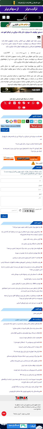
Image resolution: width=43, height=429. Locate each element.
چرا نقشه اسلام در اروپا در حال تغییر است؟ (28, 144)
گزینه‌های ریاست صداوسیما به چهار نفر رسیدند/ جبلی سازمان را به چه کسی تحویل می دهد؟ (21, 268)
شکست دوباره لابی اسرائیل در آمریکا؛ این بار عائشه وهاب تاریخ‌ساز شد (22, 138)
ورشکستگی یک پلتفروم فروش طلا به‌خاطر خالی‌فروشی (24, 391)
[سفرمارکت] (21, 158)
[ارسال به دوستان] (36, 121)
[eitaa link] (9, 102)
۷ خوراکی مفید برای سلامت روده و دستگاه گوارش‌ (26, 387)
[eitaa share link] (19, 121)
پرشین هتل (36, 313)
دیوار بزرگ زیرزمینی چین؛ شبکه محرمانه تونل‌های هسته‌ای (23, 356)
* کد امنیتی (38, 209)
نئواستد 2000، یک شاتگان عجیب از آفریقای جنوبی (26, 284)
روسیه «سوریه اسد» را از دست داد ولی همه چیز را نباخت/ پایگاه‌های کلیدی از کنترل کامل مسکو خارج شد (21, 380)
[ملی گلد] (21, 2)
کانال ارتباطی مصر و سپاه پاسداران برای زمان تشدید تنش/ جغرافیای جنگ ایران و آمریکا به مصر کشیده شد (22, 289)
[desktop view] (8, 17)
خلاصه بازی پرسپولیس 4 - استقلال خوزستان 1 (27, 342)
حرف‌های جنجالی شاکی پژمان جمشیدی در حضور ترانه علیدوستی (21, 324)
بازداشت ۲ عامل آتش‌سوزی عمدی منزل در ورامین (27, 258)
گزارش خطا (39, 163)
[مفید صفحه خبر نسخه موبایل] (21, 9)
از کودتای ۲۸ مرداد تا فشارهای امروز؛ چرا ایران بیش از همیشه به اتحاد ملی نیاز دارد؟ (22, 150)
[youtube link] (23, 107)
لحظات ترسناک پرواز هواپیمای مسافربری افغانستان (25, 333)
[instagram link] (14, 102)
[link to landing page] (22, 17)
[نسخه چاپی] (40, 121)
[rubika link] (37, 102)
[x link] (5, 102)
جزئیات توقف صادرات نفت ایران (31, 366)
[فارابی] (21, 24)
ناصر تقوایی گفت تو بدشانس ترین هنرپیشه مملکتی (25, 361)
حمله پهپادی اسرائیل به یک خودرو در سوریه (28, 253)
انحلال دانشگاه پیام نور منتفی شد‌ (31, 244)
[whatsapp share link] (23, 121)
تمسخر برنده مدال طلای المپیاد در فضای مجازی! (26, 328)
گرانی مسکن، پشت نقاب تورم (32, 239)
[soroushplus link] (19, 102)
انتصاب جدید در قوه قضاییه (32, 279)
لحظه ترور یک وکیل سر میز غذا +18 (30, 375)
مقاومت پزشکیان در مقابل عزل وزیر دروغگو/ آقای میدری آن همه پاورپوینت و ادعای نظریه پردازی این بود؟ (23, 297)
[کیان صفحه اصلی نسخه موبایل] (21, 426)
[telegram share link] (31, 121)
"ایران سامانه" (17, 414)
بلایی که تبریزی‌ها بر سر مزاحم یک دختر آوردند (27, 370)
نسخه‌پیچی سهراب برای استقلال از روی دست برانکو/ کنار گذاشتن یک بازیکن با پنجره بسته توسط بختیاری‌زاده (21, 233)
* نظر (40, 194)
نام (41, 177)
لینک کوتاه (37, 126)
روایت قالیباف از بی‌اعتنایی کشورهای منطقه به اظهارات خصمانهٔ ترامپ (21, 262)
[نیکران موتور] (21, 89)
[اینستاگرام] (15, 121)
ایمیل (40, 185)
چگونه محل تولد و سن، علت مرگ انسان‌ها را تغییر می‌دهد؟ (24, 249)
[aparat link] (19, 107)
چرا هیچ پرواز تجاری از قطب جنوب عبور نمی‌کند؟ (27, 227)
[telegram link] (28, 102)
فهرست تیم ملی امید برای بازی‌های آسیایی (29, 303)
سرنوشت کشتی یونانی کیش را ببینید (29, 347)
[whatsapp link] (33, 102)
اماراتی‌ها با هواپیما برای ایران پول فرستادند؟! (27, 352)
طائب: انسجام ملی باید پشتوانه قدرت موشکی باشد (26, 274)
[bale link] (23, 102)
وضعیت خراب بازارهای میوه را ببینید (29, 338)
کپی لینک (5, 130)
